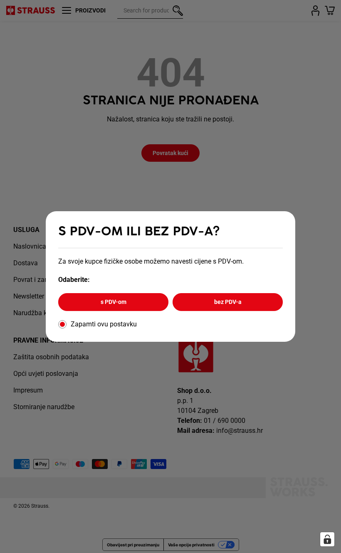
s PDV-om (113, 302)
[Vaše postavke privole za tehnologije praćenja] (327, 539)
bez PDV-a (228, 302)
